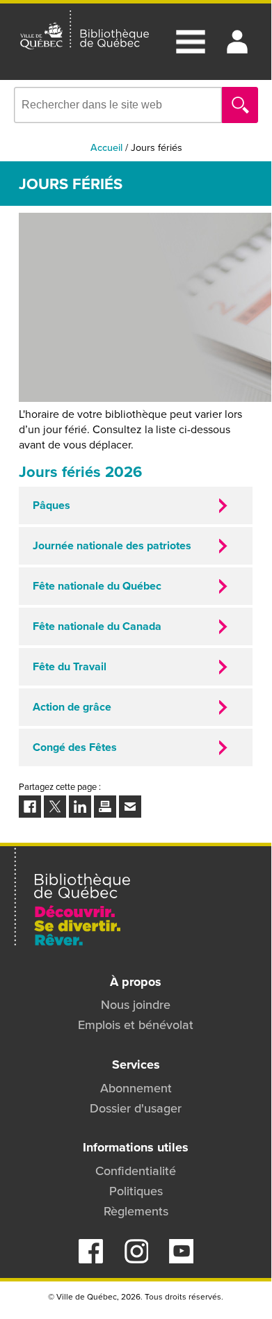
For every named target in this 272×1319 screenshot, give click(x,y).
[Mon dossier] (237, 41)
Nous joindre (135, 1004)
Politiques (136, 1190)
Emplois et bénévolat (135, 1024)
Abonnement (136, 1088)
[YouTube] (181, 1259)
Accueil (106, 147)
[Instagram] (136, 1259)
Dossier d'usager (136, 1108)
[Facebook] (91, 1259)
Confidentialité (135, 1170)
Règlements (136, 1211)
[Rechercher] (240, 105)
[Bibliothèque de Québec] (84, 30)
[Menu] (190, 41)
